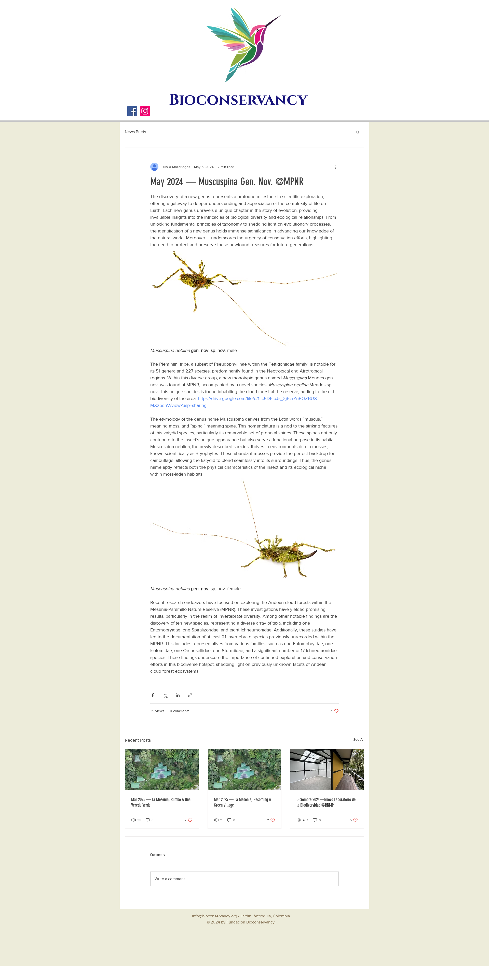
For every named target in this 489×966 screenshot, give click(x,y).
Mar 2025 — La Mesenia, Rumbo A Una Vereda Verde (161, 802)
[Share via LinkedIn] (177, 695)
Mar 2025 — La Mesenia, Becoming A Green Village (242, 802)
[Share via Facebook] (152, 695)
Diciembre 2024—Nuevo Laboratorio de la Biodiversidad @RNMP (326, 802)
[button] (357, 132)
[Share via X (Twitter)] (165, 695)
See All (358, 739)
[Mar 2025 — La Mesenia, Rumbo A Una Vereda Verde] (162, 769)
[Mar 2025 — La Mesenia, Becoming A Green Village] (244, 769)
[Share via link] (190, 695)
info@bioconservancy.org (214, 916)
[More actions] (336, 167)
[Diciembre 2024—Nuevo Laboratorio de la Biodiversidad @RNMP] (327, 769)
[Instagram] (145, 111)
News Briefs (135, 132)
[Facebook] (132, 111)
